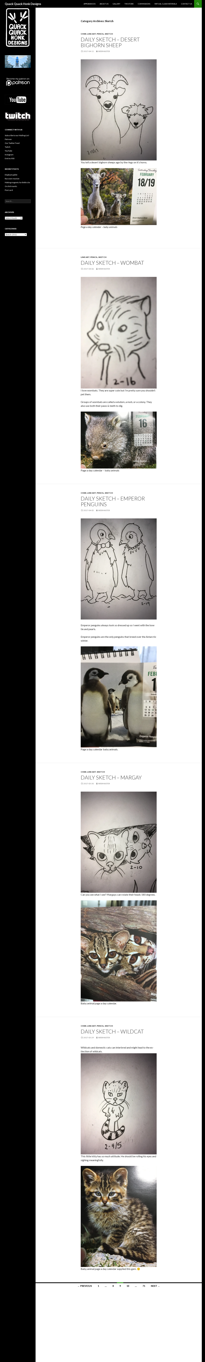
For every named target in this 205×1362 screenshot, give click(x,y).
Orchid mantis (11, 186)
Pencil (100, 34)
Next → (155, 1286)
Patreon (8, 139)
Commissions (144, 4)
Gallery (116, 4)
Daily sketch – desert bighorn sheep (110, 42)
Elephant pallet (11, 175)
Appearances (89, 4)
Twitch (7, 147)
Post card (9, 190)
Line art (91, 34)
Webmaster (104, 51)
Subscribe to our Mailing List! (17, 135)
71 (144, 1286)
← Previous (85, 1286)
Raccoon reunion (12, 178)
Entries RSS (9, 158)
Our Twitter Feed (12, 143)
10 (128, 1286)
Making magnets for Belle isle (17, 182)
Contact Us (186, 4)
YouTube (8, 151)
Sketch (109, 34)
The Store (129, 4)
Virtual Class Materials (165, 4)
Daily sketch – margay (112, 777)
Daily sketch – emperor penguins (113, 501)
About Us (104, 4)
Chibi (83, 34)
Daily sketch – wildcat (112, 1031)
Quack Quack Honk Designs (23, 4)
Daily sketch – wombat (113, 262)
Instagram (9, 154)
